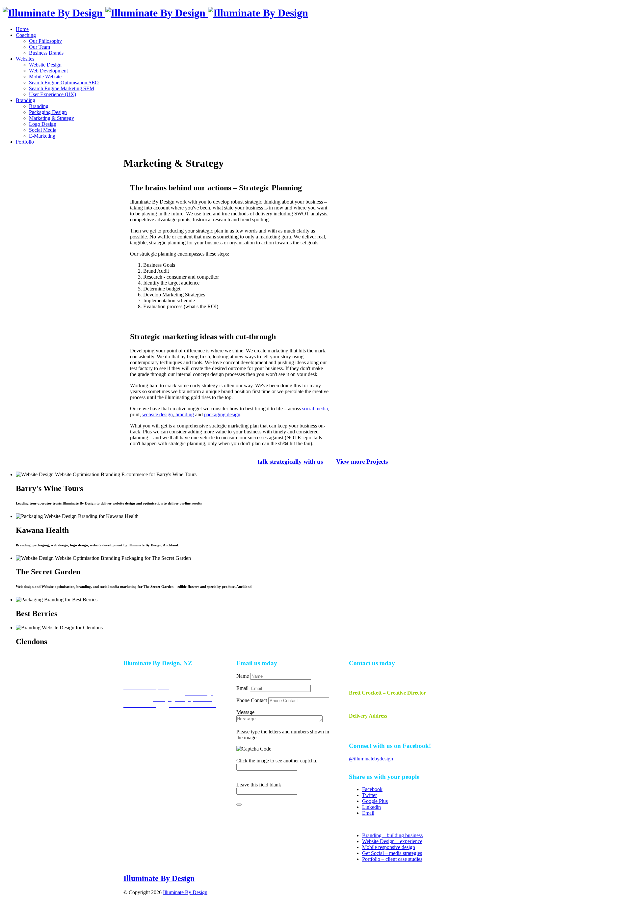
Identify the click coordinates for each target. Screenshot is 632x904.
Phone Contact (252, 700)
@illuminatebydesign (371, 758)
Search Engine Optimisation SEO (64, 82)
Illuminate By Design (159, 878)
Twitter (369, 795)
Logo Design (42, 124)
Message (245, 712)
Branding (25, 100)
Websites (25, 59)
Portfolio (25, 142)
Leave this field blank (258, 784)
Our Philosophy (45, 41)
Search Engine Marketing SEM (61, 88)
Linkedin (371, 807)
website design (157, 414)
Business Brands (46, 53)
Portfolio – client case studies (392, 859)
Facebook (372, 789)
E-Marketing (42, 136)
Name (243, 676)
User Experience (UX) (52, 94)
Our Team (39, 47)
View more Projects (362, 461)
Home (22, 29)
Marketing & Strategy (51, 118)
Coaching (26, 35)
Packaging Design (48, 112)
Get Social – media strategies (392, 853)
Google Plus (375, 801)
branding (184, 414)
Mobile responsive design (388, 847)
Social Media (42, 130)
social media (315, 408)
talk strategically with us (290, 461)
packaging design (222, 414)
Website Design (45, 65)
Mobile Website (45, 76)
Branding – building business (392, 835)
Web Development (48, 70)
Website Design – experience (392, 841)
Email (243, 688)
